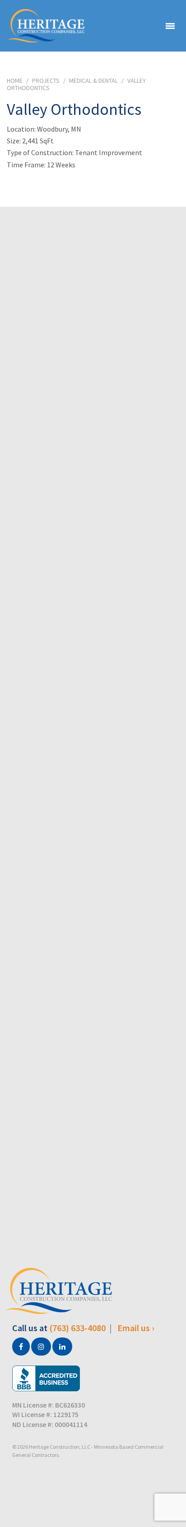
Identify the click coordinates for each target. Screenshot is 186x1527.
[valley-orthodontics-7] (93, 1151)
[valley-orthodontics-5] (93, 863)
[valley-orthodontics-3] (93, 574)
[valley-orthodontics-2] (93, 430)
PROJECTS (46, 80)
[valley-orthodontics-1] (93, 286)
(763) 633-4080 (77, 1327)
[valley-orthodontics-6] (93, 1007)
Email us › (135, 1327)
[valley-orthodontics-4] (93, 718)
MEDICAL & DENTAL (93, 80)
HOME (15, 80)
